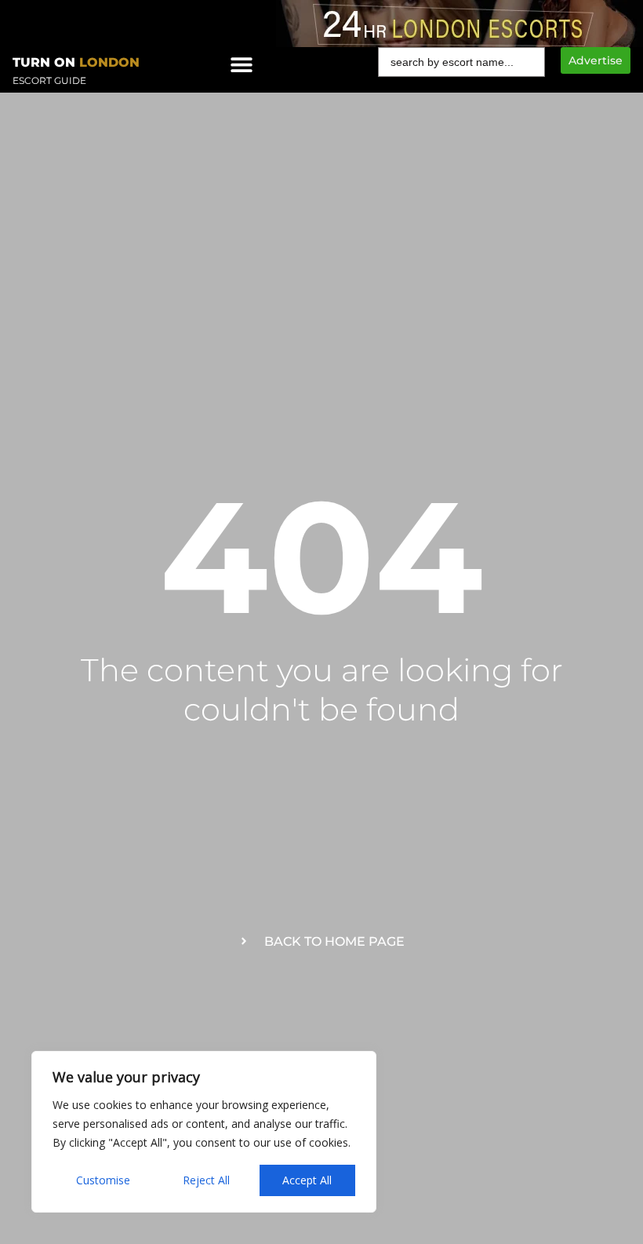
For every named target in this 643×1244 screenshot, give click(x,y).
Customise (103, 1180)
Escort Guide (49, 80)
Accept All (307, 1180)
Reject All (206, 1180)
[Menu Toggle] (241, 64)
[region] (203, 1132)
